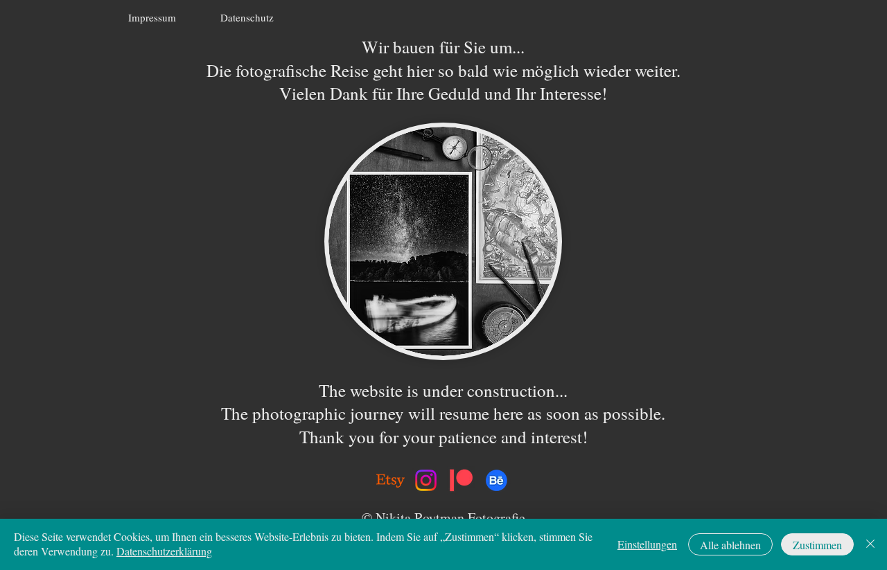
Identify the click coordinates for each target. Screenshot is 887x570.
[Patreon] (461, 480)
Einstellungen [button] (647, 544)
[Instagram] (426, 480)
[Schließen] (870, 544)
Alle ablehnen (730, 544)
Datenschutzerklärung (164, 551)
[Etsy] (390, 480)
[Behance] (496, 480)
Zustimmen (817, 544)
